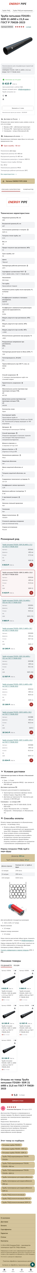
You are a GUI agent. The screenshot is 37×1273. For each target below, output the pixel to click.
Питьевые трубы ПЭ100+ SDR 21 (14, 1153)
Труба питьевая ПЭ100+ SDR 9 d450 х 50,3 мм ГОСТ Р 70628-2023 (16, 713)
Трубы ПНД (6, 10)
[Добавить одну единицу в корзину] (31, 565)
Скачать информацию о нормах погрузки (15, 950)
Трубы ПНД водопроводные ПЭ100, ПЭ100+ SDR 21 (15, 1171)
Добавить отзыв (17, 1101)
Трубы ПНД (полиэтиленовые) (13, 1195)
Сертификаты (6, 1229)
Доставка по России (11, 119)
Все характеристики (8, 174)
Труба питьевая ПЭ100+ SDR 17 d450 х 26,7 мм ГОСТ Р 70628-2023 (17, 629)
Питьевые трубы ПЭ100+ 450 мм (14, 1149)
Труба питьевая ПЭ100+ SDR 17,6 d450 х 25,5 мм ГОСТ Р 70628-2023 (16, 601)
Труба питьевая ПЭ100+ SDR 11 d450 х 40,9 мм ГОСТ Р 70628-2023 (17, 685)
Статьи (3, 1237)
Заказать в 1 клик (18, 108)
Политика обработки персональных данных (18, 1261)
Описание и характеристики (11, 189)
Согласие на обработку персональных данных (17, 1265)
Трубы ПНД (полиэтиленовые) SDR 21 (16, 1202)
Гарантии (4, 1233)
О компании (5, 1218)
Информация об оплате (12, 136)
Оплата (4, 1226)
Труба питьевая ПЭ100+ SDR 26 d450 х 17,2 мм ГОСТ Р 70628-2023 (17, 545)
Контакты (4, 1241)
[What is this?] (28, 229)
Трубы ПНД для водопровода (23, 10)
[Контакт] (32, 1264)
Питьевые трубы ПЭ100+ (11, 1145)
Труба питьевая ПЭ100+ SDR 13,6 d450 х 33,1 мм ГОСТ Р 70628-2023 (16, 657)
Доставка (4, 1222)
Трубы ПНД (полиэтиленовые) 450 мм (16, 1198)
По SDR (16, 965)
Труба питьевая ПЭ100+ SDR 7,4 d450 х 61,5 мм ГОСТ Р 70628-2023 (17, 741)
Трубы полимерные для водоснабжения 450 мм (17, 1182)
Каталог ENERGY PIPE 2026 (16, 181)
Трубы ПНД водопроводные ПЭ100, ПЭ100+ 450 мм (15, 1164)
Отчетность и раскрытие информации (11, 1256)
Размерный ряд (28, 189)
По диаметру (6, 965)
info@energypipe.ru (24, 89)
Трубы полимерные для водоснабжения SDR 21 (17, 1189)
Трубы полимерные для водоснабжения (17, 1177)
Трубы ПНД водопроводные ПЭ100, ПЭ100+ (15, 1157)
